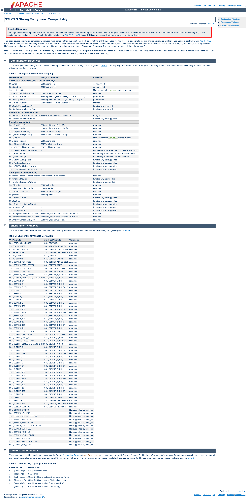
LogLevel (113, 90)
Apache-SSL (205, 41)
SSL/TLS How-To (73, 35)
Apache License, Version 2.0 (32, 497)
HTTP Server (18, 13)
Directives (207, 5)
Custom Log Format (71, 455)
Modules (197, 5)
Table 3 (190, 458)
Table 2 (128, 230)
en (209, 23)
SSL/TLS (56, 13)
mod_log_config (92, 455)
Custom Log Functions (229, 25)
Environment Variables (229, 22)
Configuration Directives (230, 19)
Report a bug (240, 5)
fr (214, 23)
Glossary (221, 5)
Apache (7, 13)
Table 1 (104, 65)
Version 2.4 (45, 13)
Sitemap (230, 5)
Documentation (32, 13)
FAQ (214, 5)
